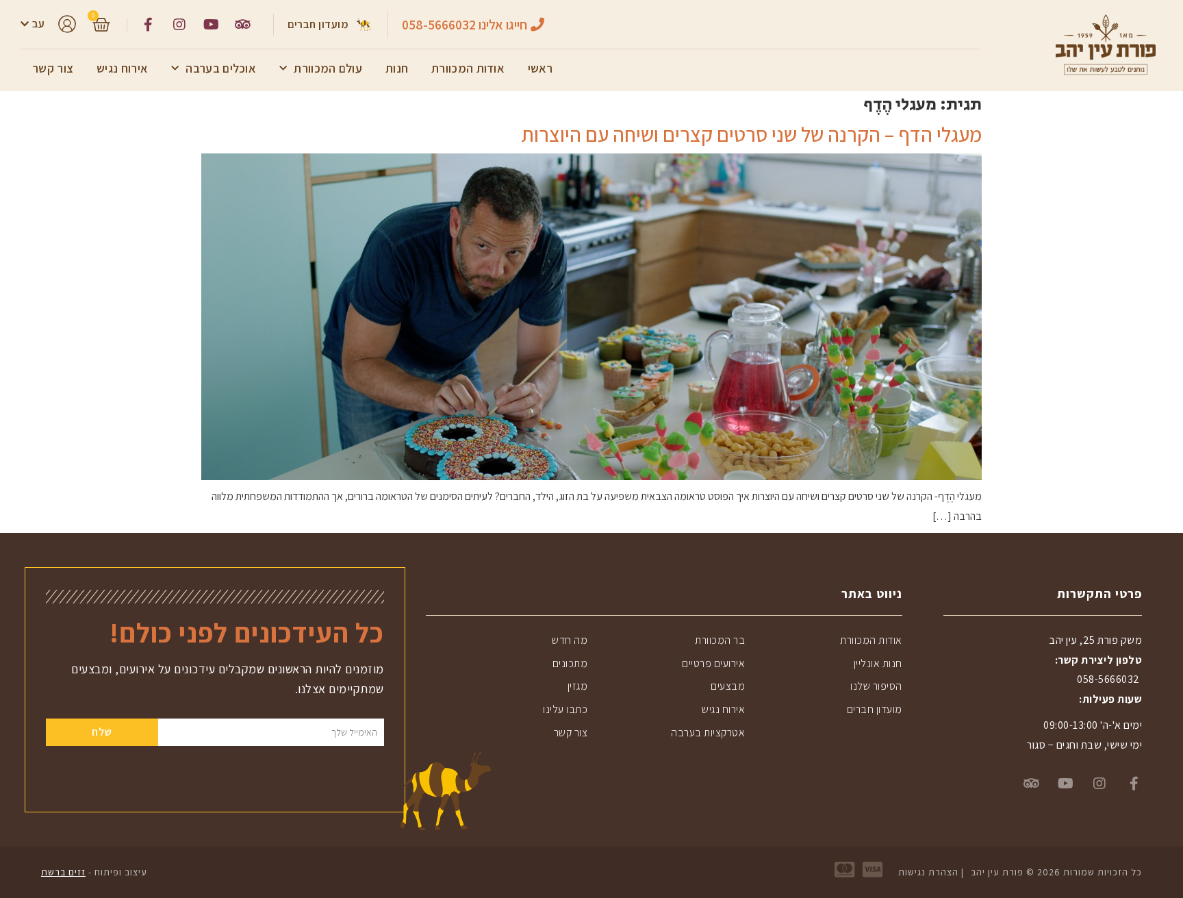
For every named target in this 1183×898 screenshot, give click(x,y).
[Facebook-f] (148, 25)
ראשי (540, 68)
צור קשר (52, 68)
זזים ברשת (63, 872)
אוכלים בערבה (221, 68)
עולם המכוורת (328, 68)
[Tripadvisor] (242, 25)
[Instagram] (179, 25)
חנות (396, 68)
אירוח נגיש (122, 68)
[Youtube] (211, 25)
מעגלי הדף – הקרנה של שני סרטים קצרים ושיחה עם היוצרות (751, 134)
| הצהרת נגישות (931, 872)
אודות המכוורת (468, 68)
